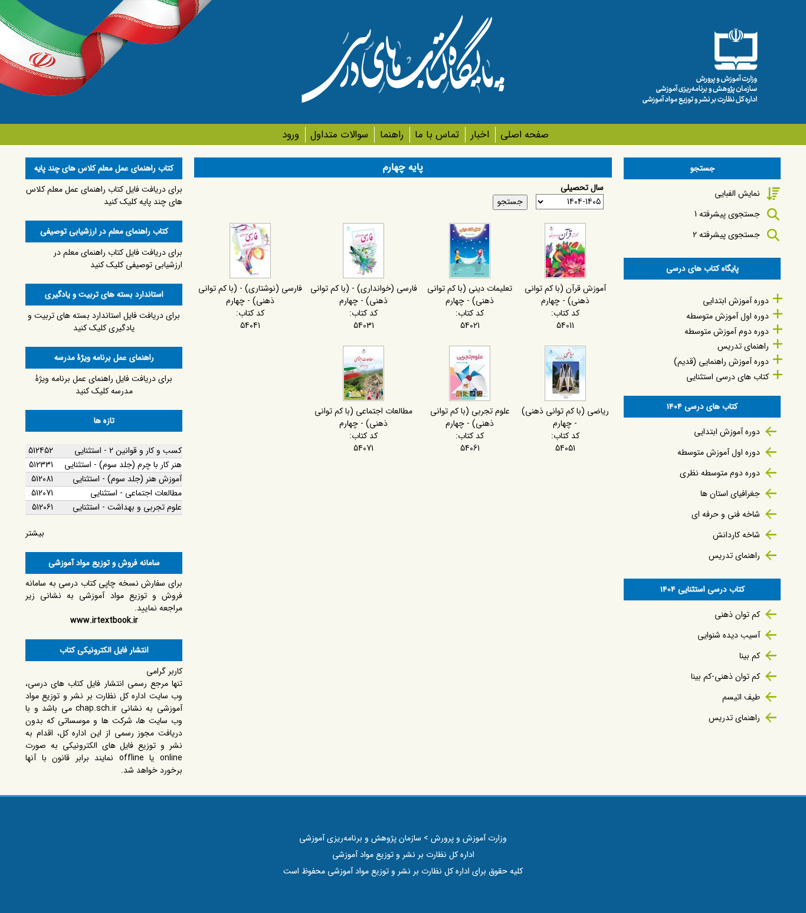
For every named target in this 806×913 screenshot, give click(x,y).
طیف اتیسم (741, 697)
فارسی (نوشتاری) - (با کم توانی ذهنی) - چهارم (250, 294)
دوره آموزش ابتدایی (736, 300)
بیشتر (34, 533)
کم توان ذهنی (737, 614)
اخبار (480, 135)
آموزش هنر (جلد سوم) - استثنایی (127, 478)
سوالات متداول (339, 135)
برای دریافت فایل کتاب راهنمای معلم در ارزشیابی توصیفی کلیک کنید (118, 258)
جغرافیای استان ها (730, 493)
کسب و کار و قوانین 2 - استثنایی (128, 450)
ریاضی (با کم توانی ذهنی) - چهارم (565, 417)
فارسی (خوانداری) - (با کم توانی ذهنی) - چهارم (363, 294)
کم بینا (749, 655)
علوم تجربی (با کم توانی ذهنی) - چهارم (470, 417)
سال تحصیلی (582, 188)
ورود (290, 135)
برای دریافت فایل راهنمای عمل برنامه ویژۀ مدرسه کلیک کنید (103, 385)
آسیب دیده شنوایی (728, 635)
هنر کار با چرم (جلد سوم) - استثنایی (123, 464)
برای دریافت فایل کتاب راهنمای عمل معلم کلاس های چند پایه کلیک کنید (104, 195)
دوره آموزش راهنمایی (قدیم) (721, 361)
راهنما (391, 135)
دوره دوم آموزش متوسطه (726, 331)
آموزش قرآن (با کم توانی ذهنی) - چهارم (565, 294)
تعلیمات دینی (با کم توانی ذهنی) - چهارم (469, 294)
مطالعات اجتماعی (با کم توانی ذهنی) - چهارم (363, 417)
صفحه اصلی (524, 135)
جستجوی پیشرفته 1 (727, 214)
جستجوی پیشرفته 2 (726, 234)
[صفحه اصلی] (700, 62)
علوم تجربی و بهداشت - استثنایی (127, 507)
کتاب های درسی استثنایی (727, 376)
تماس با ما (437, 135)
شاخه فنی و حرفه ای (726, 514)
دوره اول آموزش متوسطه (727, 316)
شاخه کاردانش (736, 534)
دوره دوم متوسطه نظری (720, 473)
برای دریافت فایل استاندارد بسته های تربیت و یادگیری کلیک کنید (104, 321)
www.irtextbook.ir (104, 620)
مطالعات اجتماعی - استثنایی (136, 493)
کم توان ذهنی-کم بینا (725, 676)
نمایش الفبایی (737, 193)
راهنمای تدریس (743, 346)
